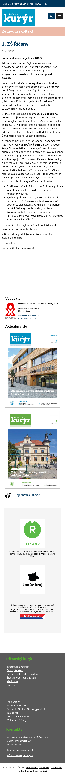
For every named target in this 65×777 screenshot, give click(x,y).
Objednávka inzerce (27, 495)
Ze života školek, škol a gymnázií (26, 709)
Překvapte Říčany (17, 720)
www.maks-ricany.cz (27, 318)
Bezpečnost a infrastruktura (23, 674)
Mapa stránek (40, 771)
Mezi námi (12, 681)
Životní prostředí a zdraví (21, 677)
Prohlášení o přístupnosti (37, 767)
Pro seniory (13, 702)
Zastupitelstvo (15, 670)
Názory (11, 685)
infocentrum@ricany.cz (28, 316)
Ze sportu (12, 712)
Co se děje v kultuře (18, 716)
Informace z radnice (18, 666)
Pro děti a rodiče (16, 705)
